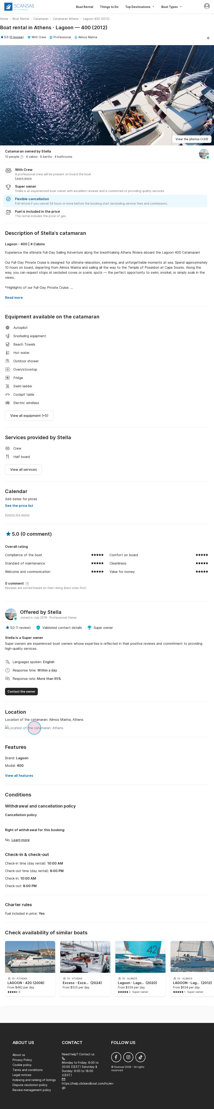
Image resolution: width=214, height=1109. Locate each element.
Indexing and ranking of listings (34, 1080)
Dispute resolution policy (30, 1085)
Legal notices (22, 1075)
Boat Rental (84, 7)
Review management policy (32, 1090)
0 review (16, 37)
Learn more (20, 840)
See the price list (19, 506)
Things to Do (109, 7)
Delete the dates (17, 515)
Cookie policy (22, 1065)
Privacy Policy (22, 1060)
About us (19, 1055)
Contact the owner (21, 691)
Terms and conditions (28, 1070)
